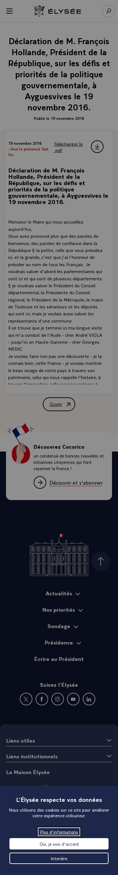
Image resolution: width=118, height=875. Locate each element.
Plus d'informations (59, 832)
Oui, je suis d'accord (59, 844)
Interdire (59, 858)
